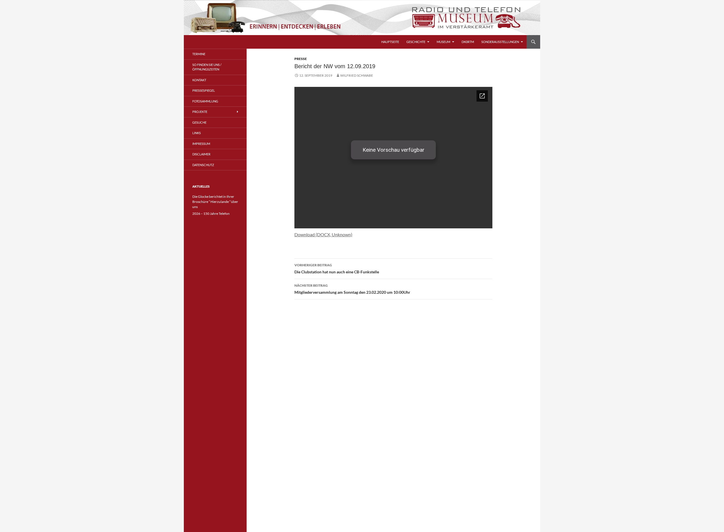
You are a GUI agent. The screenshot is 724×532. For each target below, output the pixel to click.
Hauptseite (390, 42)
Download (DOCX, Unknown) (323, 234)
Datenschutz (203, 165)
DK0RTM (468, 42)
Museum (443, 42)
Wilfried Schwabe (356, 75)
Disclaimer (201, 154)
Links (196, 133)
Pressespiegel (203, 90)
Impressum (201, 143)
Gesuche (199, 122)
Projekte (199, 111)
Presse (300, 59)
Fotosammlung (205, 101)
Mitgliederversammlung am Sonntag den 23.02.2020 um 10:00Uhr (352, 289)
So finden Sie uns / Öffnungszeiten (206, 67)
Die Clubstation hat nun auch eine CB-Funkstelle (336, 268)
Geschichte (415, 42)
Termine (198, 54)
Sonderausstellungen (500, 42)
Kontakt (199, 80)
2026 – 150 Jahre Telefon (211, 213)
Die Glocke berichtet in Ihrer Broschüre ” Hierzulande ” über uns (215, 201)
